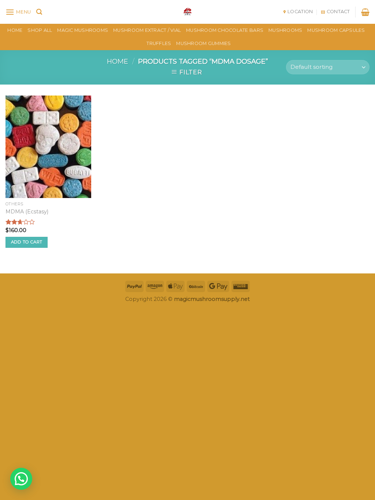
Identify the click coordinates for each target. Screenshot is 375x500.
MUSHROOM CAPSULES (336, 30)
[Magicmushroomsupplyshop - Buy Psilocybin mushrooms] (187, 12)
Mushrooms (285, 30)
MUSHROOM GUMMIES (203, 43)
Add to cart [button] (26, 242)
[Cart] (365, 12)
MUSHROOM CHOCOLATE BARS (224, 30)
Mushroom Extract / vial (147, 30)
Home (117, 61)
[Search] (39, 12)
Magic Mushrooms (82, 30)
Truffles (158, 43)
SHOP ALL (39, 30)
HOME (14, 30)
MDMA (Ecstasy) (26, 211)
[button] (21, 479)
